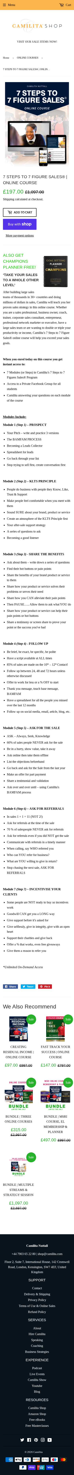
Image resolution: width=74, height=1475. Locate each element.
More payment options (20, 235)
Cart (68, 5)
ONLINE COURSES (27, 57)
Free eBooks (37, 1419)
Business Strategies (37, 1351)
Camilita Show (37, 1380)
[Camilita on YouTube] (50, 1440)
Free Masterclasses (37, 1425)
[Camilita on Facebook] (29, 1440)
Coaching (37, 1345)
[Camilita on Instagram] (43, 1440)
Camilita (38, 1451)
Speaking (37, 1340)
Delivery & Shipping (37, 1294)
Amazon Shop (37, 1414)
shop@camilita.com (50, 1254)
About (37, 1328)
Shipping (8, 199)
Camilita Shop (37, 1408)
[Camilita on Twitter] (22, 1440)
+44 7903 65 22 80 (24, 1254)
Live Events (37, 1374)
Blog (37, 1391)
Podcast (37, 1368)
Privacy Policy (37, 1300)
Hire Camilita (37, 1334)
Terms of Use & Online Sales (37, 1306)
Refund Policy (37, 1312)
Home (6, 57)
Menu (11, 5)
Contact (37, 1288)
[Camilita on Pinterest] (36, 1440)
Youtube (37, 1386)
